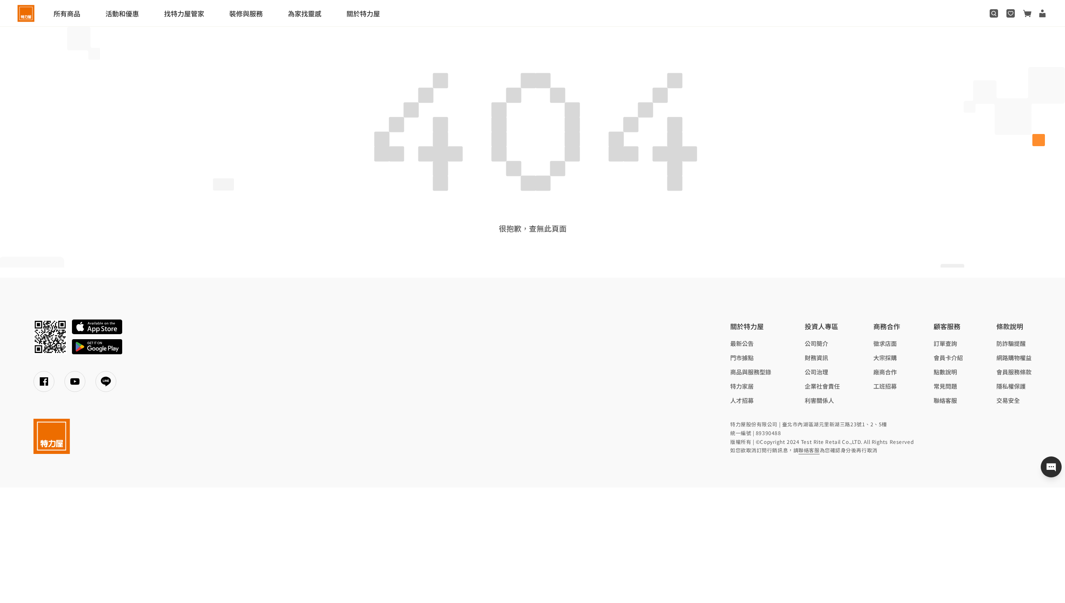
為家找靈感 (304, 13)
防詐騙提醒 (1011, 343)
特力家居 (742, 386)
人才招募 (742, 400)
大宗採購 (885, 357)
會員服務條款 (1014, 372)
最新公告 (742, 343)
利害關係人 (819, 400)
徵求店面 (885, 343)
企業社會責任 (822, 386)
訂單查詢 (945, 343)
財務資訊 (816, 357)
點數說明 (945, 372)
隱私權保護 (1011, 386)
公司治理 (816, 372)
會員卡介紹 (948, 357)
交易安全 (1008, 400)
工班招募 (885, 386)
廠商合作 (885, 372)
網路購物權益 (1014, 357)
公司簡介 (816, 343)
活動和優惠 (122, 13)
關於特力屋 (363, 13)
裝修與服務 (246, 13)
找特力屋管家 (184, 13)
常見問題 (945, 386)
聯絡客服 (945, 400)
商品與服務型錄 (750, 372)
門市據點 (742, 357)
